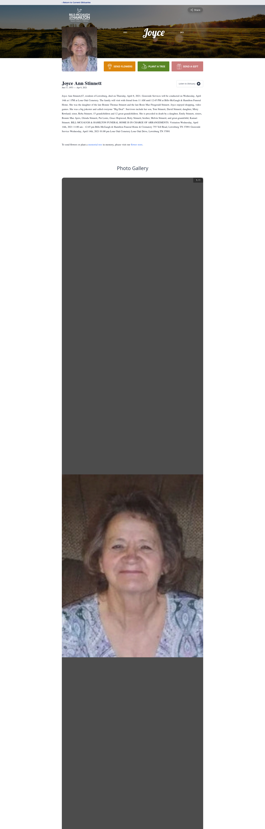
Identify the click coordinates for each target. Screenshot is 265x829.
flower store (136, 144)
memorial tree (95, 144)
